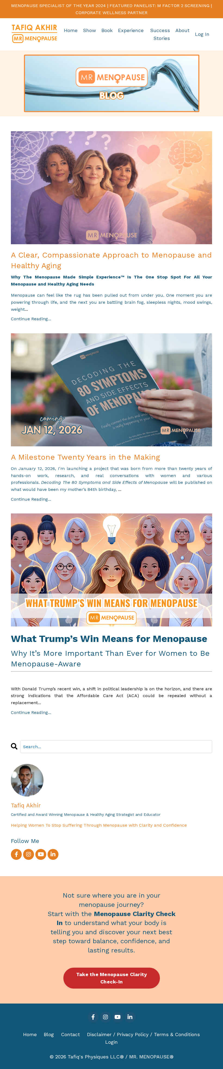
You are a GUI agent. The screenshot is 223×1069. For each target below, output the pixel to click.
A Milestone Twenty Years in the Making (85, 457)
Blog (49, 1034)
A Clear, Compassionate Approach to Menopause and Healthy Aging (111, 260)
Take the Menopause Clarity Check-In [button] (111, 978)
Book (107, 30)
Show (89, 30)
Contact (70, 1034)
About (182, 30)
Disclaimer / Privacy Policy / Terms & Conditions (143, 1034)
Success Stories (160, 34)
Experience (131, 30)
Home (71, 30)
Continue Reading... (31, 318)
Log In (202, 34)
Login (111, 1042)
